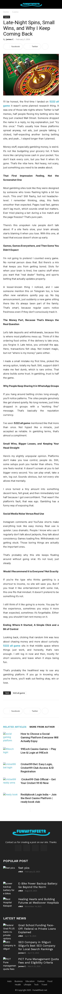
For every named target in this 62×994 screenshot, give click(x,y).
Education (30, 981)
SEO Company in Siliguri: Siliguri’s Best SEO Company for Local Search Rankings (36, 946)
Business (19, 981)
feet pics (23, 867)
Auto (9, 981)
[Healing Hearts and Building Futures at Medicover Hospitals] (9, 903)
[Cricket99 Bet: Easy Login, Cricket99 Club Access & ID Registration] (11, 767)
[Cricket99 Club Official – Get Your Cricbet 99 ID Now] (11, 783)
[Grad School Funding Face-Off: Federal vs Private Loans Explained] (9, 931)
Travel (44, 984)
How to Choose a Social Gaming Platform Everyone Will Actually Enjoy (39, 737)
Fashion (41, 981)
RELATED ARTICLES (14, 726)
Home (6, 12)
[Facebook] (18, 848)
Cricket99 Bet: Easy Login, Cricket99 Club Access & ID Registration (37, 768)
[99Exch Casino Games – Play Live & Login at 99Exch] (11, 752)
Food (50, 981)
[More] (45, 46)
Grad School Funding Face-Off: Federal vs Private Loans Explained (37, 929)
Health (18, 984)
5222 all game (19, 693)
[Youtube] (44, 848)
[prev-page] (28, 810)
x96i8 (20, 871)
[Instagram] (27, 848)
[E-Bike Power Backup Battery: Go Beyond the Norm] (9, 888)
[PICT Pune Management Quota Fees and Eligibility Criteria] (9, 964)
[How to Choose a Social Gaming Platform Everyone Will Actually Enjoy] (11, 737)
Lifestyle (27, 984)
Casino (15, 12)
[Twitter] (35, 848)
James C (9, 39)
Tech (36, 984)
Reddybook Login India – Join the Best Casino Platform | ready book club (38, 798)
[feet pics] (9, 872)
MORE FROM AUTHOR (42, 726)
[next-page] (33, 810)
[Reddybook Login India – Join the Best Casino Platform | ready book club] (11, 798)
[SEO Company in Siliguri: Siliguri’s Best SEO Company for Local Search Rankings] (9, 946)
